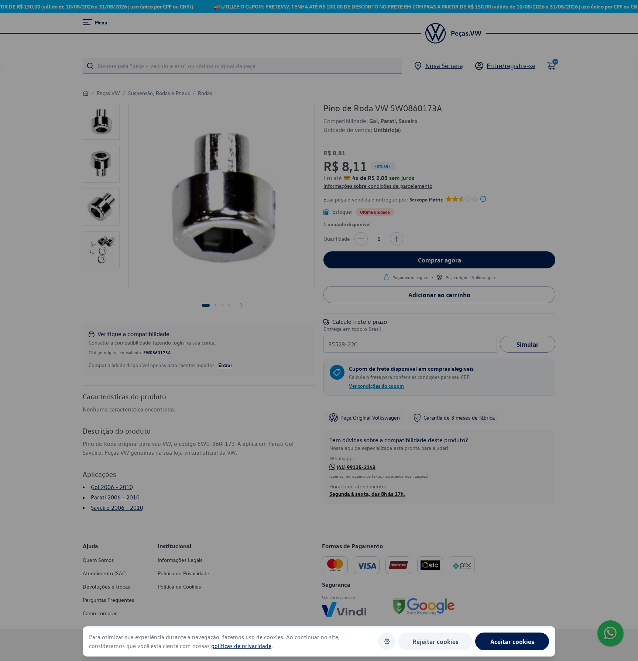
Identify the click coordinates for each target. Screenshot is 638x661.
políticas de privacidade (241, 646)
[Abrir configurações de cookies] (386, 641)
